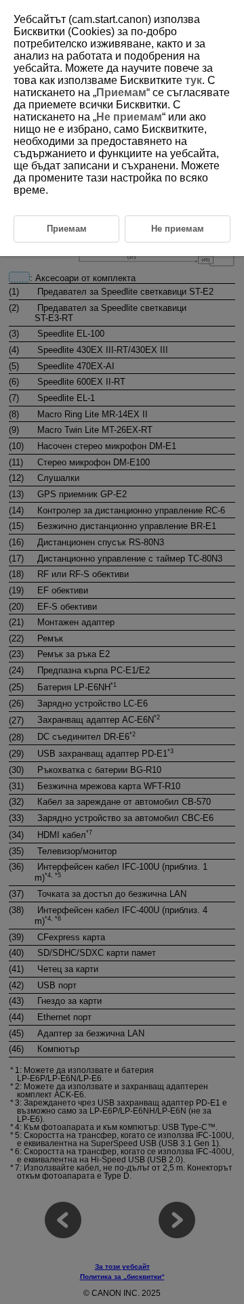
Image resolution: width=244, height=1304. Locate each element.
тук (193, 80)
